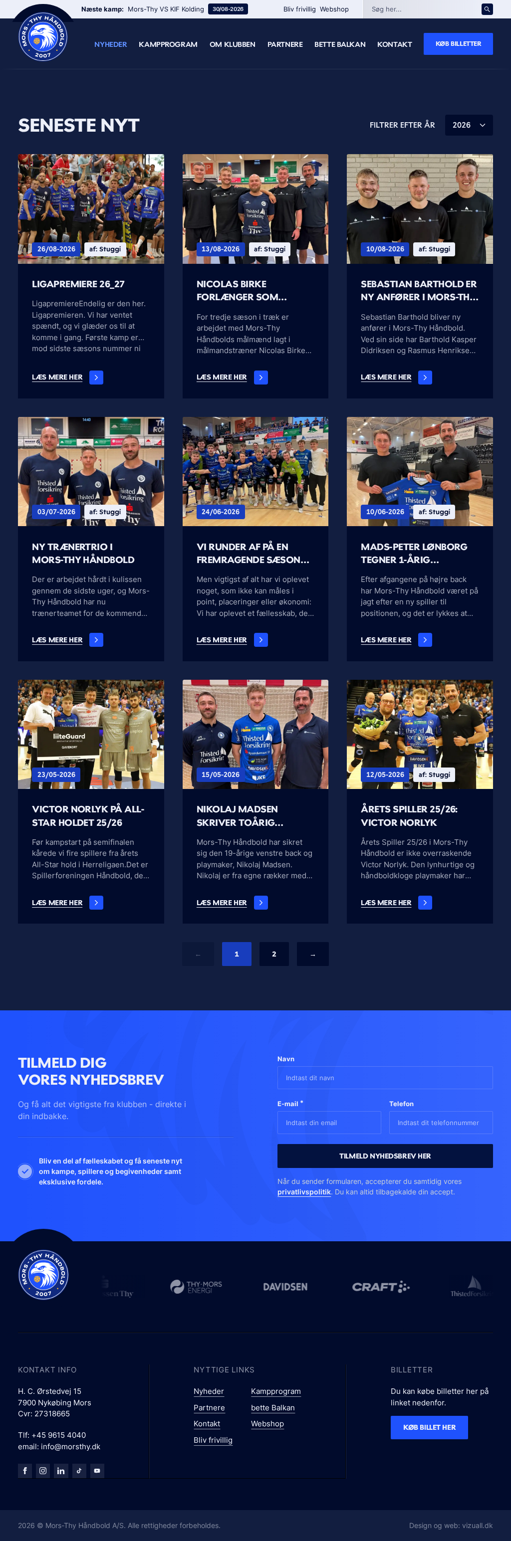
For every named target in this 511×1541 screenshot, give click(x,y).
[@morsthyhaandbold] (79, 1471)
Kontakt (394, 44)
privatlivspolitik (304, 1191)
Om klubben (233, 44)
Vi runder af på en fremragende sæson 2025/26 (248, 554)
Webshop (334, 9)
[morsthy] (25, 1471)
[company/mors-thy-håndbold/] (61, 1471)
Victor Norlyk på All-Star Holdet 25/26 (88, 815)
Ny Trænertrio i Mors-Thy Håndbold (83, 553)
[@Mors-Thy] (97, 1471)
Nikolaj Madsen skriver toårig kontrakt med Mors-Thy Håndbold (251, 816)
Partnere (285, 44)
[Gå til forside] (43, 1274)
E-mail (290, 1103)
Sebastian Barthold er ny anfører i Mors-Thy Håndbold (419, 291)
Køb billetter (459, 43)
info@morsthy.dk (70, 1446)
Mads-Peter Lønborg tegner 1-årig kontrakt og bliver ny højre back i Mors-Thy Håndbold (420, 554)
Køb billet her (429, 1427)
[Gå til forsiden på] (43, 36)
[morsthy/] (43, 1471)
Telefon (401, 1104)
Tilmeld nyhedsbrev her (385, 1155)
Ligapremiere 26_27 (78, 284)
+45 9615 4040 (58, 1435)
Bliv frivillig (299, 9)
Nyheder (110, 44)
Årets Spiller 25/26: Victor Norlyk (409, 815)
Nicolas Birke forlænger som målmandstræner (244, 291)
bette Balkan (339, 44)
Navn (285, 1059)
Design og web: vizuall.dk (451, 1525)
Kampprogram (168, 44)
